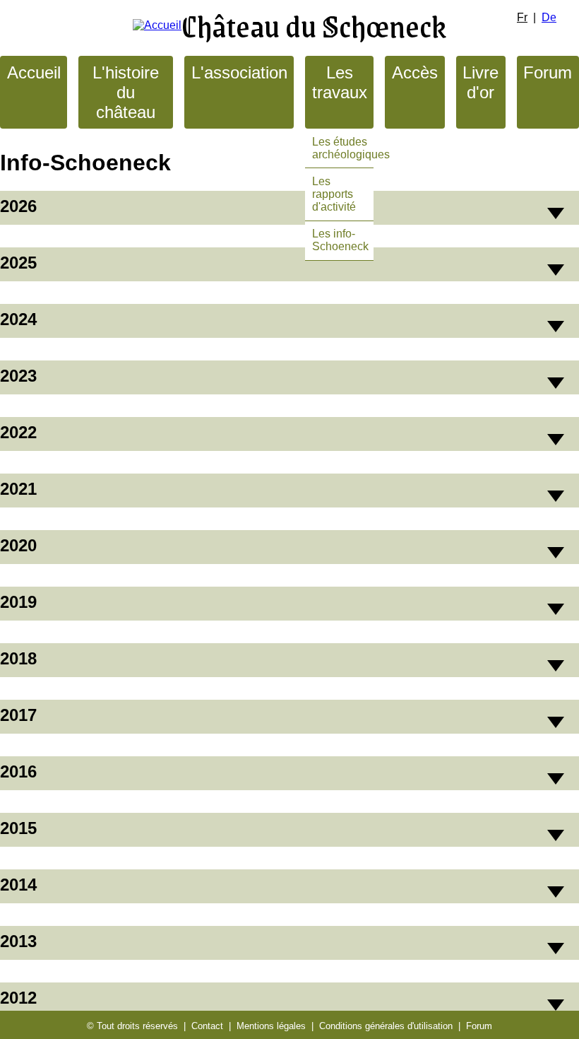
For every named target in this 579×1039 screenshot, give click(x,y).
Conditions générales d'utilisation (386, 1026)
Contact (207, 1026)
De (549, 17)
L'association (239, 72)
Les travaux (339, 82)
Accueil (34, 72)
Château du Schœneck (313, 25)
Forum (547, 72)
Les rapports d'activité (334, 194)
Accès (415, 72)
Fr (522, 17)
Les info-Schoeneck (340, 240)
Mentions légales (271, 1026)
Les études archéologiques (351, 148)
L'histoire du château (125, 92)
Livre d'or (480, 82)
